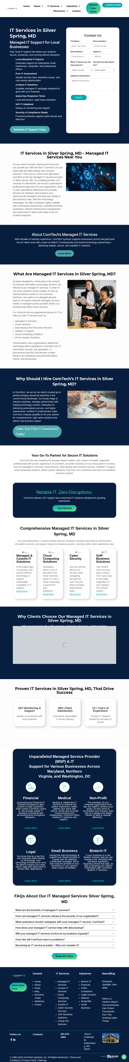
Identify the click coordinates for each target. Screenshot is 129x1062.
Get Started (64, 508)
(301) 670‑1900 (113, 5)
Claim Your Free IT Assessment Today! (37, 431)
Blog (37, 991)
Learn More (64, 253)
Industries (72, 6)
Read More (22, 591)
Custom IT (63, 1004)
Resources (59, 11)
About (37, 6)
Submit (78, 97)
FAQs (37, 988)
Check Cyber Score (18, 987)
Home (26, 6)
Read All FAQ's (64, 956)
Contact (76, 11)
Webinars (39, 1001)
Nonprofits (86, 1001)
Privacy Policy (29, 1060)
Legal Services (88, 994)
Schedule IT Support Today (30, 129)
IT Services (53, 6)
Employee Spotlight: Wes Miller (109, 984)
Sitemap (42, 1060)
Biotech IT (86, 981)
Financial (85, 985)
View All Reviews (64, 667)
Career (38, 1004)
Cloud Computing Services (63, 998)
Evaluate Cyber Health (93, 8)
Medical (85, 998)
